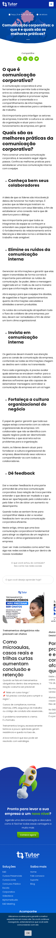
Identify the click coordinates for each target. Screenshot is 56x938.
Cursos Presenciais (12, 875)
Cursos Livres (9, 879)
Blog (32, 883)
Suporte (34, 879)
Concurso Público (11, 883)
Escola (5, 887)
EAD (4, 871)
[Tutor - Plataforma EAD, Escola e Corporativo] (9, 4)
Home (33, 871)
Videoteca (7, 895)
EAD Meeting (8, 903)
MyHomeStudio (10, 899)
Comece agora (28, 834)
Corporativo (8, 891)
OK (28, 933)
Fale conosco (37, 875)
